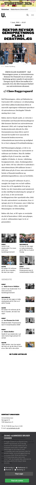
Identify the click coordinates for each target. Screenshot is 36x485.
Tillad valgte (19, 474)
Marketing (20, 469)
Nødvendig (10, 467)
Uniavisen (5, 9)
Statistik (9, 469)
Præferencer (22, 467)
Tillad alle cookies (17, 480)
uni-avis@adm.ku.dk (13, 428)
